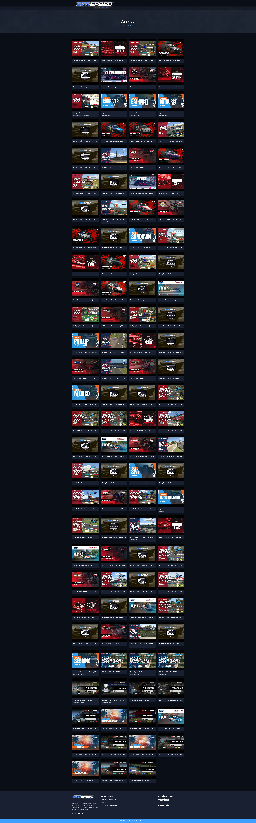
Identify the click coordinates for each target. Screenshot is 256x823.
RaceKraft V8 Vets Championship (109, 805)
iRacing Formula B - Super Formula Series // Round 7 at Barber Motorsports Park (125, 193)
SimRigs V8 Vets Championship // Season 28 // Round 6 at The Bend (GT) (95, 193)
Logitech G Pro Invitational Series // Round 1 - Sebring (89, 672)
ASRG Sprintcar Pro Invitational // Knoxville (86, 300)
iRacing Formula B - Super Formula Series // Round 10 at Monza (92, 87)
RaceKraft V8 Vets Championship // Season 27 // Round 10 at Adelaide (123, 430)
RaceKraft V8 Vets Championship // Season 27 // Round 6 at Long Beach (152, 509)
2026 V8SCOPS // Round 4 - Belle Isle (170, 457)
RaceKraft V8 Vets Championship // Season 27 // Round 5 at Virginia (93, 537)
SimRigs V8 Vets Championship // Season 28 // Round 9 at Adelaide (150, 61)
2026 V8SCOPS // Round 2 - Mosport (141, 644)
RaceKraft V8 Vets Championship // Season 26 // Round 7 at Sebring (93, 728)
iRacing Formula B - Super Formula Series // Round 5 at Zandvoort (149, 565)
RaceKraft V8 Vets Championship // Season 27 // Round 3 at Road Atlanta (124, 591)
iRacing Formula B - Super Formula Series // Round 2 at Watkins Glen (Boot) (95, 644)
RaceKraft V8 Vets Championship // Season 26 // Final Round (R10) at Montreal (97, 700)
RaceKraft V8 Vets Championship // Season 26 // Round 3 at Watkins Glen (152, 781)
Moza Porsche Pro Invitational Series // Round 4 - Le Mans (147, 352)
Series (172, 5)
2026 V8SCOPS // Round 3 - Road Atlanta (142, 537)
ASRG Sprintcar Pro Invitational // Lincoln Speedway (145, 167)
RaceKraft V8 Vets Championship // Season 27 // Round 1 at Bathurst (179, 618)
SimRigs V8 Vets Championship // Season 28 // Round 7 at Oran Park (179, 141)
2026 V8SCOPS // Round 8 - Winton (113, 219)
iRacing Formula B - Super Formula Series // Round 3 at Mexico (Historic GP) (153, 300)
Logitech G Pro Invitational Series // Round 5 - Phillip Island (91, 352)
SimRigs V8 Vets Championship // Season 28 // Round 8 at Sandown (93, 113)
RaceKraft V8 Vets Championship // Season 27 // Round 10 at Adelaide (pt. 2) (96, 430)
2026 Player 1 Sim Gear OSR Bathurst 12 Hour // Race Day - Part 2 (179, 672)
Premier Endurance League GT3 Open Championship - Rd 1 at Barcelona (151, 193)
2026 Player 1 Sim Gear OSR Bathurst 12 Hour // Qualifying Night (121, 672)
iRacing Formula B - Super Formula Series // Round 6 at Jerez (120, 537)
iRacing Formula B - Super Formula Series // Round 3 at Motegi (120, 618)
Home (167, 5)
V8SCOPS (104, 802)
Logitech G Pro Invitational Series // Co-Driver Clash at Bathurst (121, 113)
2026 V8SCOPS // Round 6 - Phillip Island (114, 378)
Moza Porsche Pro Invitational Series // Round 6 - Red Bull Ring (177, 193)
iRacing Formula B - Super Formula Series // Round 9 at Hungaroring (122, 483)
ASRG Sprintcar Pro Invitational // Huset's (85, 591)
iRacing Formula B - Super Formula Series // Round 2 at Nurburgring (179, 326)
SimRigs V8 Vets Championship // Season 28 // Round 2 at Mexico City (94, 326)
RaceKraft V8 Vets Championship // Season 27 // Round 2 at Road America (181, 591)
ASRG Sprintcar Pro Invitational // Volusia (114, 644)
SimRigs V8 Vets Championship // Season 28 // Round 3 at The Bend (150, 274)
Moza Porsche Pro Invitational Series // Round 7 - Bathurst (176, 87)
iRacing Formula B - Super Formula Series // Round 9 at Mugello (92, 141)
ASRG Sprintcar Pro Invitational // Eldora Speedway (145, 87)
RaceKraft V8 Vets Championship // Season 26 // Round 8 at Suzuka (179, 700)
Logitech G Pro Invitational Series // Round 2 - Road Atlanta (176, 509)
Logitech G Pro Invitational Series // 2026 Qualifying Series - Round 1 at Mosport (97, 781)
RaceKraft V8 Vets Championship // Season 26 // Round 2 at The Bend (123, 781)
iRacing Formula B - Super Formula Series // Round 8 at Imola (177, 483)
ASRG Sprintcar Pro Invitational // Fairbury (142, 378)
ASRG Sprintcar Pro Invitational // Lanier (142, 457)
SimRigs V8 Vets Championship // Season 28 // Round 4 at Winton (179, 248)
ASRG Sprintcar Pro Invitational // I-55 (170, 219)
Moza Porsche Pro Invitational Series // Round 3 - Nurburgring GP (149, 430)
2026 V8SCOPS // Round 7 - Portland (113, 352)
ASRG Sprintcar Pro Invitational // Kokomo (114, 509)
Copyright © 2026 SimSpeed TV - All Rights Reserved (128, 821)
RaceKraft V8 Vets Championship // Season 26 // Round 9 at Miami (150, 700)
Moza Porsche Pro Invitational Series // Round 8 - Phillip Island (120, 61)
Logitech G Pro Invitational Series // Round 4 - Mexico (89, 404)
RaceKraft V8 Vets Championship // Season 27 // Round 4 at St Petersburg (181, 565)
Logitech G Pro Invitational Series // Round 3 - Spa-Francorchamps (150, 483)
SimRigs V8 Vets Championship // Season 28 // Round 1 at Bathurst (150, 326)
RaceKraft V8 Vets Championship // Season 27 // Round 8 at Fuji (92, 483)
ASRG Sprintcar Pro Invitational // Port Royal (115, 326)
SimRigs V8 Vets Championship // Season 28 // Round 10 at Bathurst (93, 61)
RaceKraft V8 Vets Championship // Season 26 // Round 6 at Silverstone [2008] (154, 728)
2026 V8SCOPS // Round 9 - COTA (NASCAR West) (117, 167)
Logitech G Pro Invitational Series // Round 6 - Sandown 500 (148, 248)
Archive (178, 5)
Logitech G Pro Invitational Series (109, 799)
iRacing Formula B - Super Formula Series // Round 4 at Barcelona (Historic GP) (182, 274)
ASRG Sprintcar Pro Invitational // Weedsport (86, 378)
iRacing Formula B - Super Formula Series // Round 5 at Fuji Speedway (122, 248)
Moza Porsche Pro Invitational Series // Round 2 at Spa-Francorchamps (179, 537)
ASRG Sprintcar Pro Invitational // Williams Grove (116, 565)
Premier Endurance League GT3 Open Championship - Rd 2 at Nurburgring (124, 87)
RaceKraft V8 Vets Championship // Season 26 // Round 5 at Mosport (122, 755)
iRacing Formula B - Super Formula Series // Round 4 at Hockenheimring (151, 591)
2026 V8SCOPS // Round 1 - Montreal (113, 700)
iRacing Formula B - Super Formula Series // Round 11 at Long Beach (122, 404)
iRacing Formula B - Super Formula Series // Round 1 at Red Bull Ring (179, 644)
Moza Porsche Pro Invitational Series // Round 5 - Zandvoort (91, 274)
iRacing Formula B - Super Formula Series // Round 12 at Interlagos (178, 378)
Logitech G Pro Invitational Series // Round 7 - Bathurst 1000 (177, 113)
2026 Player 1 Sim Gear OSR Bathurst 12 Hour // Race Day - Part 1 (150, 672)
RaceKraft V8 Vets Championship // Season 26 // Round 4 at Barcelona (180, 755)
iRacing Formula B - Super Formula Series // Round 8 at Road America (94, 167)
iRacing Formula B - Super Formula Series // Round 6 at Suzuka (91, 219)
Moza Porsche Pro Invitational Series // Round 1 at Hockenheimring (93, 618)
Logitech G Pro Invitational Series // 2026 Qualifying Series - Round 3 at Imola (96, 755)
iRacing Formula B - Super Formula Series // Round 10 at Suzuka (92, 457)
